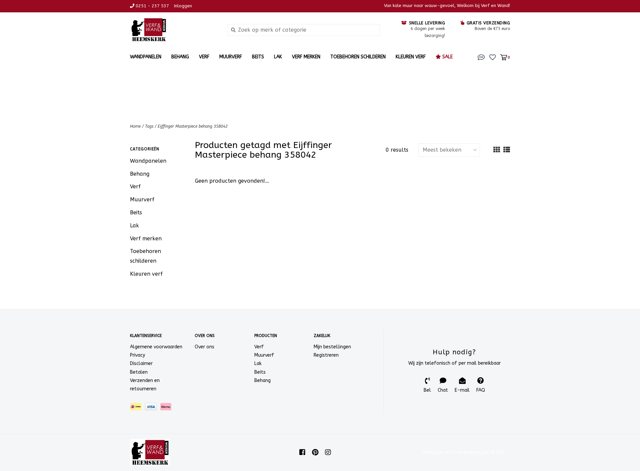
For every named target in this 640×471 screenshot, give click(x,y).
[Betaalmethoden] (137, 408)
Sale (447, 57)
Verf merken (306, 57)
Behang (180, 57)
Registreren (326, 355)
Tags (149, 126)
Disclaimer (141, 363)
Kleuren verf (411, 57)
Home (135, 126)
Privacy (137, 355)
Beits (258, 57)
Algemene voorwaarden (156, 347)
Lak (278, 57)
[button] (481, 57)
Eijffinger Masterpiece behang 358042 (193, 126)
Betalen (139, 372)
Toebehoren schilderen (358, 57)
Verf (204, 57)
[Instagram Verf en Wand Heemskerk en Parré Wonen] (328, 452)
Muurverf (230, 57)
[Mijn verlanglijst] (492, 57)
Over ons (204, 347)
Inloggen (183, 5)
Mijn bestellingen (332, 347)
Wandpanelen (145, 57)
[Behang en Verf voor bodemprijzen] (174, 29)
